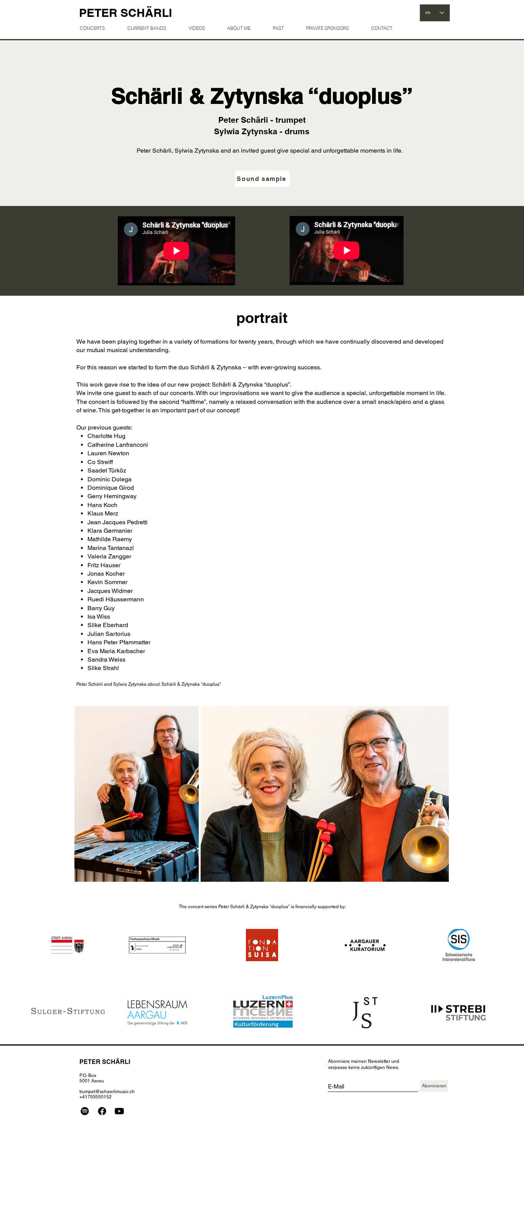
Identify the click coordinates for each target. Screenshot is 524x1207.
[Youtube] (119, 1111)
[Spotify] (84, 1111)
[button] (283, 28)
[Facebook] (102, 1111)
